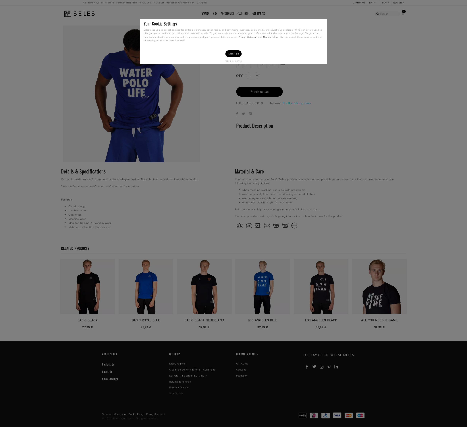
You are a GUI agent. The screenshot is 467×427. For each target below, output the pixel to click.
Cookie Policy (270, 36)
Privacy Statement (247, 36)
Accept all (233, 53)
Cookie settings (233, 60)
